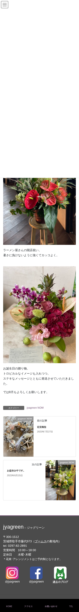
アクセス (28, 606)
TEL (71, 606)
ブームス (41, 541)
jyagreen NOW (35, 407)
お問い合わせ (51, 606)
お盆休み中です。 (16, 470)
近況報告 (41, 427)
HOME (9, 606)
